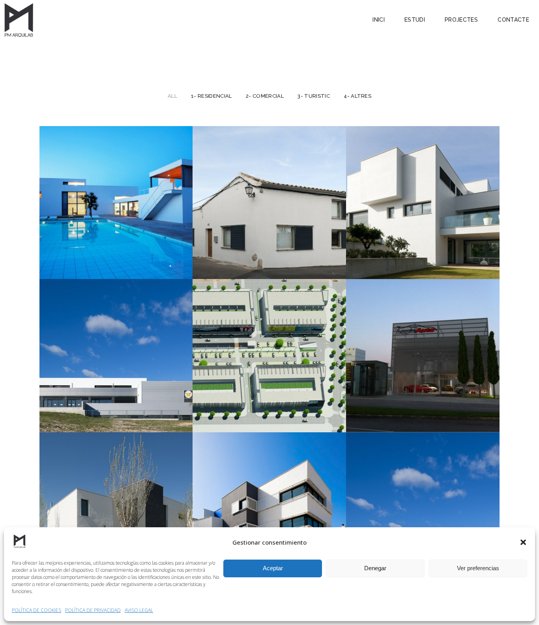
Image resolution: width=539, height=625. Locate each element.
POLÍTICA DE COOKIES (36, 610)
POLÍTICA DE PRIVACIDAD (93, 610)
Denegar (375, 568)
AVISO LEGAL (139, 610)
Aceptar (273, 568)
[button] (523, 542)
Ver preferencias (478, 568)
